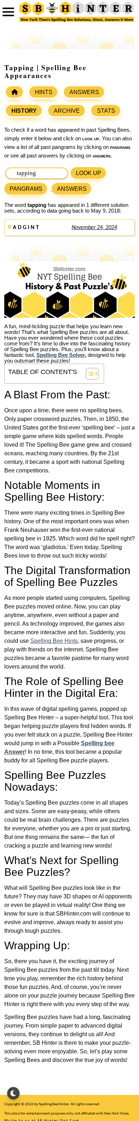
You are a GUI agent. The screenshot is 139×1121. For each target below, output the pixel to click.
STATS (106, 111)
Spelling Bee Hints (54, 641)
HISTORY (24, 111)
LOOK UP (88, 173)
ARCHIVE (67, 111)
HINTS (43, 92)
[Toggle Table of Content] (89, 374)
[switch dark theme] (13, 1093)
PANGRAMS (26, 189)
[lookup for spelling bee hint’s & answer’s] (14, 92)
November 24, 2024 (94, 227)
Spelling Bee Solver (60, 355)
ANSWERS (84, 92)
